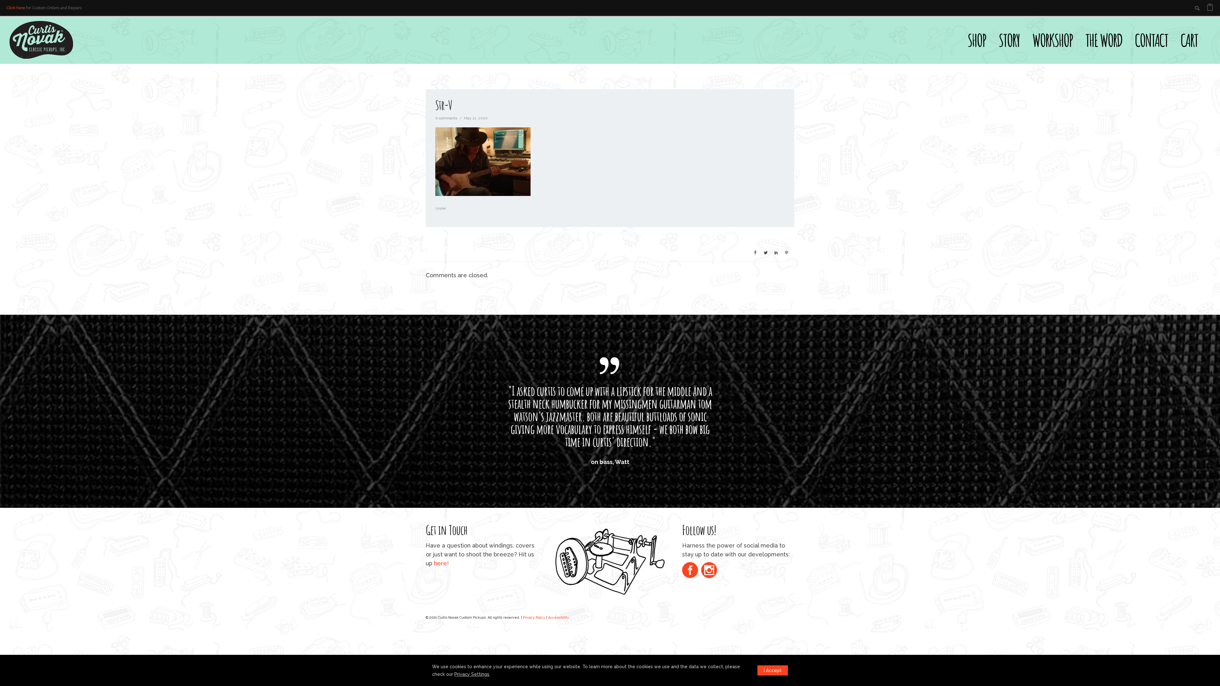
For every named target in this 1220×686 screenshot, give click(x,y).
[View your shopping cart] (1210, 8)
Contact (1151, 40)
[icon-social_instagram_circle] (709, 621)
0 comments (446, 118)
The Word (1103, 40)
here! (441, 614)
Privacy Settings (471, 674)
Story (1009, 40)
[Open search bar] (1210, 27)
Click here (15, 8)
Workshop (1052, 40)
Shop (976, 40)
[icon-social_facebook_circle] (691, 621)
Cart (1189, 40)
